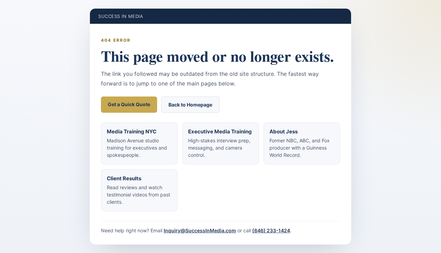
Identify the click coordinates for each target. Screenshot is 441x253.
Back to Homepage (190, 105)
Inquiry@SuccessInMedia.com (200, 230)
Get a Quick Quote (129, 104)
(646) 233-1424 (271, 230)
